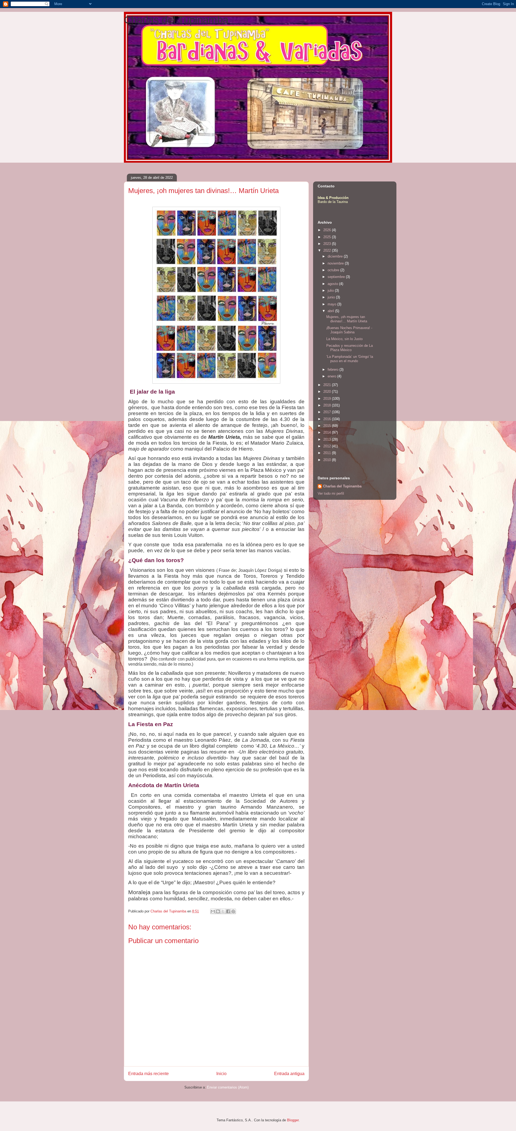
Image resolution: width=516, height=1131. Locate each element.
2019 (327, 399)
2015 (327, 426)
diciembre (336, 256)
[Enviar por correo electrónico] (213, 911)
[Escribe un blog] (218, 911)
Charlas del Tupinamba (176, 20)
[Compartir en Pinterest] (233, 911)
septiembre (337, 277)
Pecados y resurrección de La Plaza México (349, 348)
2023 (327, 244)
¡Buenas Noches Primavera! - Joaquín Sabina (349, 330)
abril (331, 311)
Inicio (221, 1073)
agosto (333, 284)
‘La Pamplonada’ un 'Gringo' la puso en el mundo (349, 359)
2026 (327, 230)
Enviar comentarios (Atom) (228, 1087)
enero (332, 376)
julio (331, 290)
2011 (327, 453)
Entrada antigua (289, 1073)
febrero (333, 370)
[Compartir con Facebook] (228, 911)
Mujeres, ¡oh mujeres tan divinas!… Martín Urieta (346, 319)
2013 (327, 439)
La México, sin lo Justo (344, 339)
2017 (327, 412)
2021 (327, 385)
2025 (327, 237)
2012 (327, 446)
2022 (327, 250)
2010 (327, 460)
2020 (327, 392)
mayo (332, 304)
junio (332, 297)
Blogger (293, 1120)
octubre (334, 270)
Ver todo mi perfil (331, 493)
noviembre (336, 263)
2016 (327, 419)
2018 (327, 405)
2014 (327, 432)
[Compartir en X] (223, 911)
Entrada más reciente (148, 1073)
